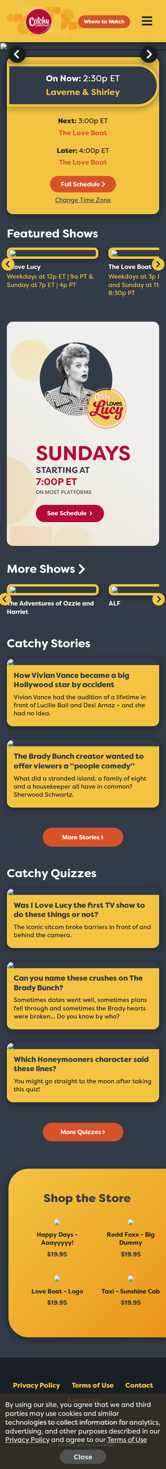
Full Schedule (80, 184)
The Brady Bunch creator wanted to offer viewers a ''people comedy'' (79, 761)
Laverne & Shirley (83, 92)
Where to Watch (104, 21)
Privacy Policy (36, 1385)
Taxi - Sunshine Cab (131, 1291)
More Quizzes (80, 1132)
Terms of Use (93, 1385)
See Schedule (67, 513)
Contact (139, 1385)
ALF (114, 603)
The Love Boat (83, 132)
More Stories (81, 837)
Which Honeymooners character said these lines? (81, 1064)
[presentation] (17, 54)
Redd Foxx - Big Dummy (131, 1239)
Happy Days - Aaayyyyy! (57, 1239)
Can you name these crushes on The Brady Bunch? (78, 983)
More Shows (42, 569)
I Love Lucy (24, 267)
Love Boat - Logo (57, 1291)
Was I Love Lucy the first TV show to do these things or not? (79, 910)
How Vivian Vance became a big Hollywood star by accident (71, 680)
